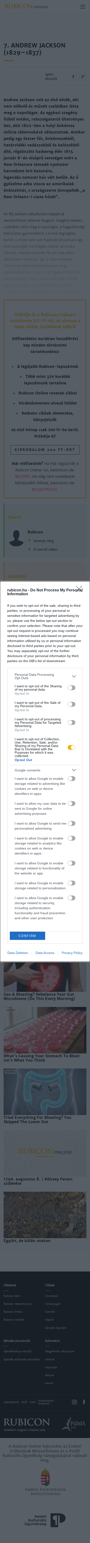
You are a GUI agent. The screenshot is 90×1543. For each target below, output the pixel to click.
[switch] (71, 687)
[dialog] (45, 771)
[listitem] (45, 676)
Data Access (45, 953)
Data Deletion (17, 953)
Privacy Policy (72, 953)
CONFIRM (27, 936)
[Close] (80, 590)
